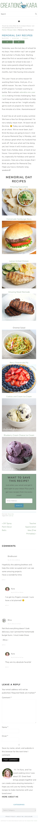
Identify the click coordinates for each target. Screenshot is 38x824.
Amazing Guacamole (19, 187)
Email (5, 736)
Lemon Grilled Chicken (19, 261)
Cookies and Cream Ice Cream (19, 396)
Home (4, 30)
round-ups (10, 515)
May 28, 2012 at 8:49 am (14, 560)
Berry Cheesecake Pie (19, 362)
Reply (4, 580)
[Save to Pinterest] (19, 42)
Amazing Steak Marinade (19, 292)
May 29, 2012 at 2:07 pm (17, 657)
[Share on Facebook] (7, 42)
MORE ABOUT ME (10, 797)
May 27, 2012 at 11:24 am (14, 623)
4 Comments (25, 38)
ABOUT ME (20, 816)
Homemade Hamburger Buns (19, 219)
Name (5, 727)
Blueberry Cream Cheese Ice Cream (19, 435)
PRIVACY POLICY (10, 816)
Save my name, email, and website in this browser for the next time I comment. (18, 751)
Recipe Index (12, 30)
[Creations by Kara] (19, 7)
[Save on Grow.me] (26, 42)
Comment (7, 697)
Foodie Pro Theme (32, 820)
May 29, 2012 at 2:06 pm (17, 592)
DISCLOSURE (29, 816)
